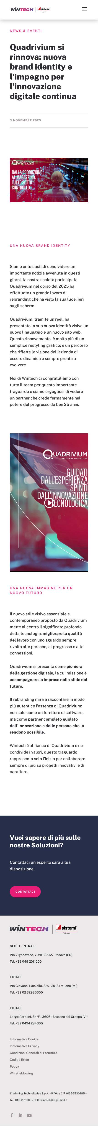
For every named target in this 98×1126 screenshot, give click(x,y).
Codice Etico (19, 1059)
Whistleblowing (21, 1073)
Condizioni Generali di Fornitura (33, 1053)
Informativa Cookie (24, 1039)
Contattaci (25, 891)
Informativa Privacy (24, 1046)
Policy (14, 1066)
